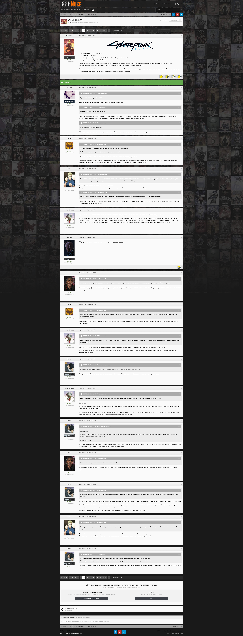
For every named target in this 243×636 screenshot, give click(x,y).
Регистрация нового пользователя (91, 598)
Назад (65, 30)
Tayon (69, 359)
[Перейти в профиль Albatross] (64, 21)
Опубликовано (87, 35)
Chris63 (69, 87)
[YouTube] (177, 14)
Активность (167, 4)
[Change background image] (92, 10)
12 (90, 30)
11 (87, 30)
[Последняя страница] (109, 30)
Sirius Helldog (69, 210)
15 (100, 30)
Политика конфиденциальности (73, 633)
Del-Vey (69, 237)
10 (83, 30)
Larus (99, 107)
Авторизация (164, 20)
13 (93, 30)
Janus (99, 123)
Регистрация (85, 9)
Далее (105, 30)
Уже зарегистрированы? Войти (70, 9)
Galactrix (100, 93)
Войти (151, 598)
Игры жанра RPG (93, 22)
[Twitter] (181, 14)
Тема (61, 633)
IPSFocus (69, 631)
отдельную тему (118, 242)
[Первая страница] (61, 30)
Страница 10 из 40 (116, 30)
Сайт (157, 4)
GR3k (69, 138)
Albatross (74, 22)
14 (97, 30)
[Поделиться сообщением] (181, 35)
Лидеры (179, 4)
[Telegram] (173, 14)
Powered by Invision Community (175, 633)
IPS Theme (62, 631)
